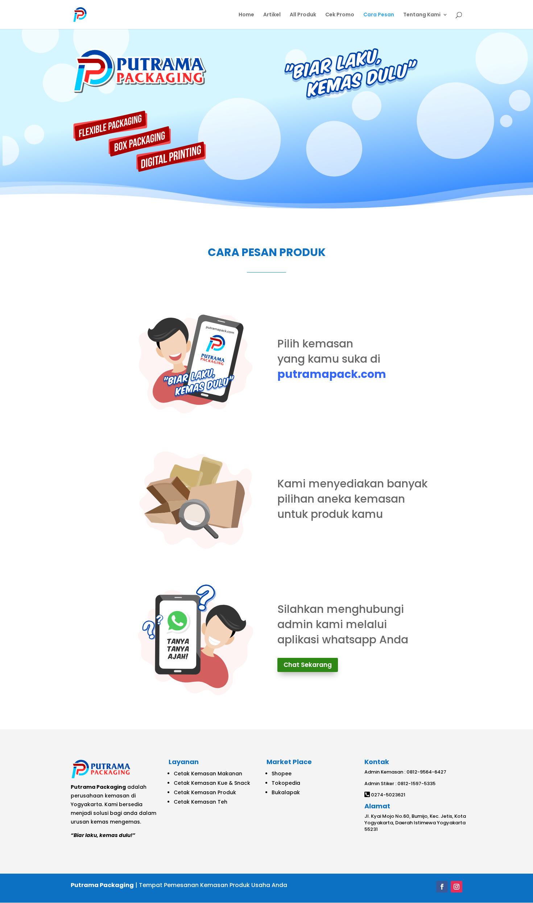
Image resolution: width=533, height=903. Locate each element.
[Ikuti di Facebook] (442, 886)
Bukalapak (286, 792)
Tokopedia (286, 783)
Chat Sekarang (308, 664)
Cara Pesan (378, 15)
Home (246, 15)
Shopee (282, 773)
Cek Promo (339, 15)
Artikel (272, 15)
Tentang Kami (422, 15)
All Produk (303, 15)
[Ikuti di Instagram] (456, 886)
